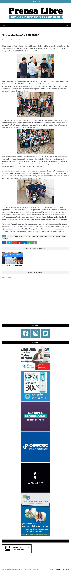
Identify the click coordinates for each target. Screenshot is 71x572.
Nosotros (58, 569)
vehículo (8, 31)
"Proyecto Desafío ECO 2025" (15, 236)
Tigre (63, 236)
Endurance (35, 236)
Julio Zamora (56, 236)
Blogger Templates (32, 569)
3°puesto (27, 236)
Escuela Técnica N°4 (45, 236)
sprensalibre (6, 39)
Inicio (3, 31)
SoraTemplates (12, 569)
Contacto (66, 569)
